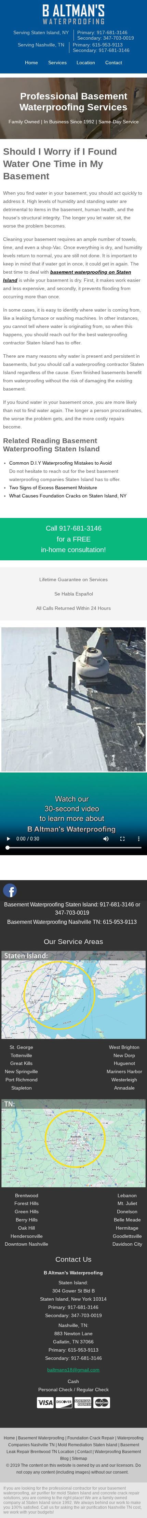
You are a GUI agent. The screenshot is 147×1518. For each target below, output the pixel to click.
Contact (113, 62)
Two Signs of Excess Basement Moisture (53, 487)
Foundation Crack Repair (90, 1438)
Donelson (127, 1211)
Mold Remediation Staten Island (87, 1444)
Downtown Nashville (26, 1244)
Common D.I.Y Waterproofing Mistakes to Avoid (60, 463)
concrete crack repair (120, 1493)
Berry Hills (27, 1219)
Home (31, 62)
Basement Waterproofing (41, 1438)
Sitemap (79, 1458)
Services (57, 62)
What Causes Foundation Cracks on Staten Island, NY (67, 495)
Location (86, 62)
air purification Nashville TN (106, 1507)
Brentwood (26, 1195)
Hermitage (127, 1228)
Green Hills (27, 1211)
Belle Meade (127, 1219)
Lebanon (127, 1195)
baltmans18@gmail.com (73, 1369)
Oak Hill (26, 1228)
